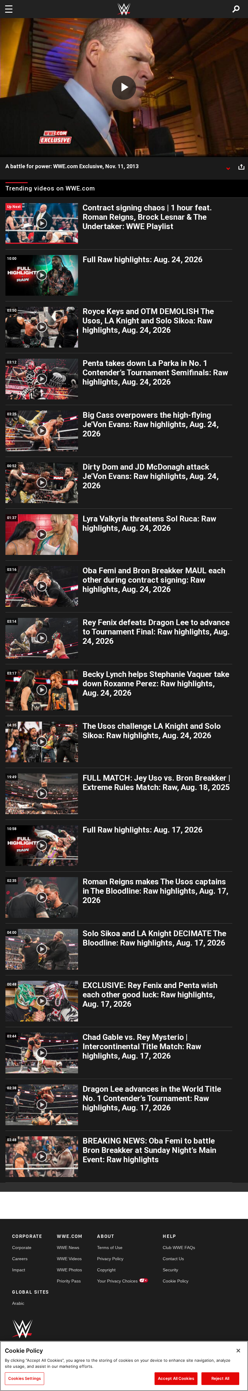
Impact (18, 1269)
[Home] (124, 9)
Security (170, 1269)
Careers (20, 1258)
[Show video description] (228, 166)
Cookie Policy (175, 1281)
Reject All (220, 1378)
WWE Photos (69, 1269)
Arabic (18, 1303)
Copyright (106, 1269)
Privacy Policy (110, 1258)
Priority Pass (69, 1281)
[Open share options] (241, 166)
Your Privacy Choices (117, 1281)
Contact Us (173, 1258)
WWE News (68, 1247)
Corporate (21, 1247)
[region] (124, 1366)
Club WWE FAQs (179, 1247)
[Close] (238, 1350)
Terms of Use (109, 1247)
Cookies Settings (24, 1378)
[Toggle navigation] (9, 9)
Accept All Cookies (176, 1378)
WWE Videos (69, 1258)
